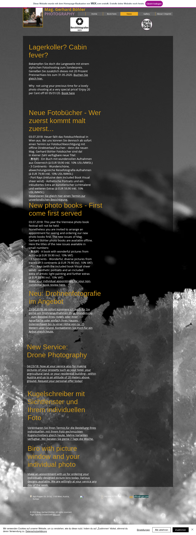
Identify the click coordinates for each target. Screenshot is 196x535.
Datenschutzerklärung (36, 531)
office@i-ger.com (141, 496)
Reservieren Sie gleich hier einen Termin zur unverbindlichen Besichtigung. (57, 197)
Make (31, 474)
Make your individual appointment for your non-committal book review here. (60, 283)
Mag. (49, 9)
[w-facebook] (81, 497)
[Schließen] (192, 530)
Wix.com (56, 514)
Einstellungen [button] (143, 529)
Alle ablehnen (161, 529)
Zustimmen (180, 529)
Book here (68, 93)
